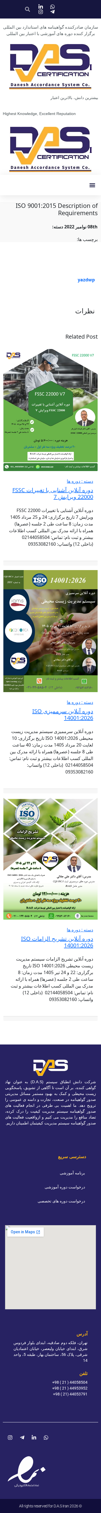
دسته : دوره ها (80, 481)
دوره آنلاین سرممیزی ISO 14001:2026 (62, 714)
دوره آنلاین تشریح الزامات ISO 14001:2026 (57, 942)
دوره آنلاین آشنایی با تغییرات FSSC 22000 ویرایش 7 (52, 493)
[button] (92, 185)
